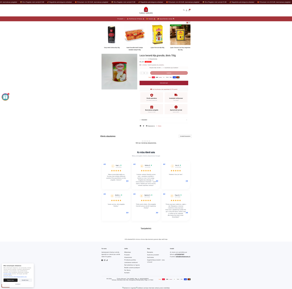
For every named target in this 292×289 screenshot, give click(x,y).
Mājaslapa (127, 252)
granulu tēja (157, 239)
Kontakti (127, 272)
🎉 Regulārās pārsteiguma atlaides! (22, 2)
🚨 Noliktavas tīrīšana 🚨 (135, 19)
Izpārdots (169, 73)
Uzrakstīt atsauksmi (185, 136)
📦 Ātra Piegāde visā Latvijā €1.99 (86, 2)
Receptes (150, 252)
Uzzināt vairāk (7, 273)
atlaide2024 (131, 239)
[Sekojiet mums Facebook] (141, 125)
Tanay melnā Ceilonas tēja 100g (112, 47)
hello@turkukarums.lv (183, 256)
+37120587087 (179, 254)
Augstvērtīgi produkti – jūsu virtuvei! (156, 261)
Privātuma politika (130, 260)
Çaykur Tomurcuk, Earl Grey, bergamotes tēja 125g (180, 49)
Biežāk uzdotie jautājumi (132, 267)
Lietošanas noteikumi (131, 262)
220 (126, 239)
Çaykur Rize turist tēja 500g (157, 47)
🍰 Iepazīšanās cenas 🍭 (166, 19)
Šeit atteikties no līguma (132, 265)
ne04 (163, 239)
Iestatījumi (17, 284)
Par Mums (127, 270)
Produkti (120, 19)
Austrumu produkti (153, 255)
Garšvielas (150, 257)
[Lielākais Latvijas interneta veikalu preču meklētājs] (153, 288)
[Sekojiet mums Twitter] (144, 125)
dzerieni (150, 239)
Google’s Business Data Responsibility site (15, 276)
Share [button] (159, 125)
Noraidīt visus (25, 280)
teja (166, 239)
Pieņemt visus (10, 280)
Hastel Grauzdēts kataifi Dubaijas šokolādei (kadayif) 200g (134, 49)
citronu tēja (144, 239)
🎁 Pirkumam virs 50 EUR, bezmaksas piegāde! (54, 2)
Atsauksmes (128, 257)
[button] (188, 22)
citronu (138, 239)
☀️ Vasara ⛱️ (150, 19)
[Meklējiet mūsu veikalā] (184, 10)
